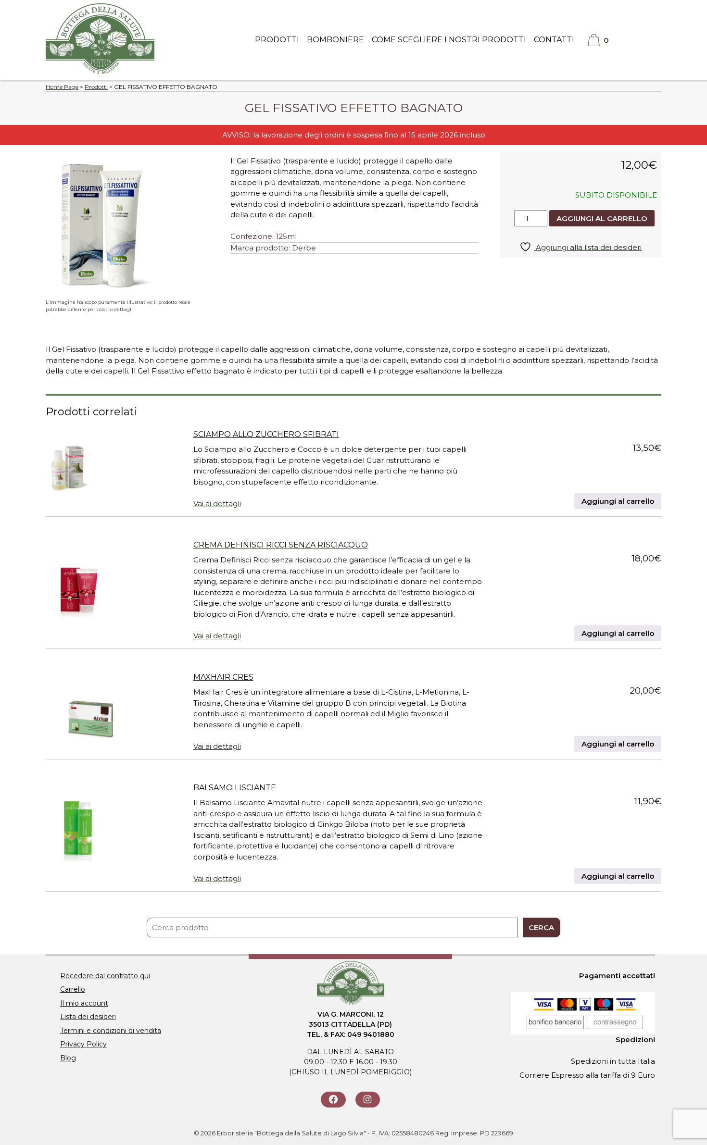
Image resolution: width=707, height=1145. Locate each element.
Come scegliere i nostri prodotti (449, 39)
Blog (68, 1058)
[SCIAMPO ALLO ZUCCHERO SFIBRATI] (69, 467)
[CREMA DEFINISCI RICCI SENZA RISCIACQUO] (78, 588)
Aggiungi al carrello (601, 218)
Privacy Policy (83, 1044)
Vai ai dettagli (217, 503)
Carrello (72, 989)
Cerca (541, 927)
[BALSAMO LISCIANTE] (78, 831)
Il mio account (84, 1003)
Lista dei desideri (88, 1016)
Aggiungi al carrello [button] (617, 501)
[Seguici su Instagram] (367, 1100)
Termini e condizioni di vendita (110, 1030)
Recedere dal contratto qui (105, 975)
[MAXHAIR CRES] (79, 710)
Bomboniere (335, 39)
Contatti (554, 39)
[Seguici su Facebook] (333, 1100)
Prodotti (277, 39)
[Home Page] (100, 74)
